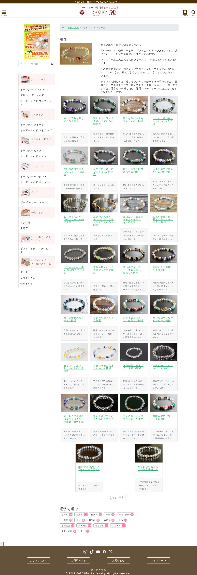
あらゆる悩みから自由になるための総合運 (74, 219)
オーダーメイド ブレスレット (36, 103)
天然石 (24, 228)
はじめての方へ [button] (38, 560)
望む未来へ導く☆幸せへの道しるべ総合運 (103, 121)
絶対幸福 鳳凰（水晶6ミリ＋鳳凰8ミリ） (89, 469)
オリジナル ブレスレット (34, 89)
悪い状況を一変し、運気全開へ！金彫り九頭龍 (133, 270)
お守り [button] (109, 520)
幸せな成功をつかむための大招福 (163, 319)
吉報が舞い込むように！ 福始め (163, 367)
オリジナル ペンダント (33, 176)
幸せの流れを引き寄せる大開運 (74, 119)
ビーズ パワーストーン (33, 202)
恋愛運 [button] (67, 514)
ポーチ (24, 272)
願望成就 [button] (68, 525)
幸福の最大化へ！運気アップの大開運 (103, 270)
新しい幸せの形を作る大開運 (74, 319)
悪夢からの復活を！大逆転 (162, 268)
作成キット (26, 283)
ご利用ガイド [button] (78, 560)
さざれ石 (25, 222)
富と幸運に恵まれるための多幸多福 (103, 417)
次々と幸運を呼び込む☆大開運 (133, 170)
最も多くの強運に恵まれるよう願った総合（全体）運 (74, 419)
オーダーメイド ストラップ (36, 130)
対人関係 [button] (84, 525)
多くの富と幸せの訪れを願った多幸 (133, 417)
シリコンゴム (28, 277)
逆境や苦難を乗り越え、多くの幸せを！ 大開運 (163, 219)
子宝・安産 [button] (69, 531)
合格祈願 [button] (101, 525)
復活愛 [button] (96, 514)
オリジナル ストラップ (33, 124)
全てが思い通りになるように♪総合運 (103, 172)
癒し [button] (85, 531)
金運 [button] (110, 514)
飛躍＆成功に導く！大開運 (162, 417)
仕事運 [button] (67, 520)
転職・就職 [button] (126, 514)
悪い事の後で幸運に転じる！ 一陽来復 (74, 172)
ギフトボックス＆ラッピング (35, 250)
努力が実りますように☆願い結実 (133, 367)
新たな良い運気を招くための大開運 (133, 119)
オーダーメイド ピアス (33, 156)
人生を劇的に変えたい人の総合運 (163, 170)
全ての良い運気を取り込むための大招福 (74, 368)
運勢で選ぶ (73, 27)
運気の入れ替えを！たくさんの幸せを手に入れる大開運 (103, 220)
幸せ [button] (80, 520)
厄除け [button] (94, 520)
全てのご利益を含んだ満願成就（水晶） (148, 469)
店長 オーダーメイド (32, 95)
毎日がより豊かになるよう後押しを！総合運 (133, 219)
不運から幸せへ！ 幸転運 (103, 319)
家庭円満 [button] (118, 525)
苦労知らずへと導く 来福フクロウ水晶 (74, 270)
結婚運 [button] (81, 514)
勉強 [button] (123, 520)
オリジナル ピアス (31, 150)
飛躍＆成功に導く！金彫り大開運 (133, 319)
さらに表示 (118, 497)
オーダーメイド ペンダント (36, 182)
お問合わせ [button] (118, 560)
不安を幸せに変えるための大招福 (103, 367)
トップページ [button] (158, 560)
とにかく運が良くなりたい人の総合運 (163, 121)
